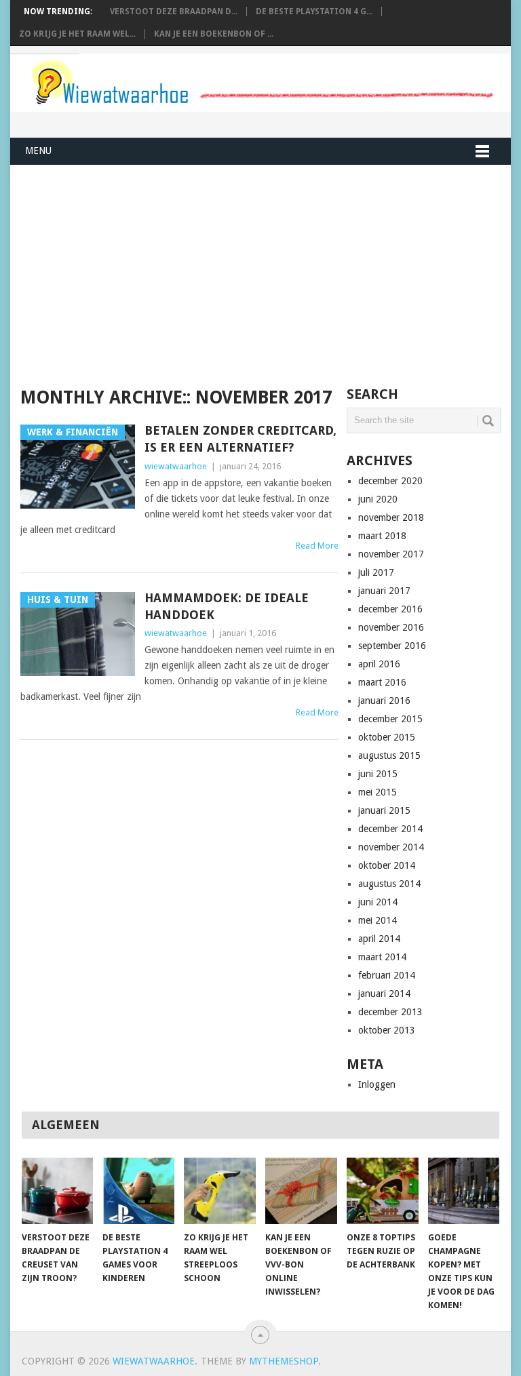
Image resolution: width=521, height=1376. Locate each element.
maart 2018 (382, 535)
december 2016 (390, 609)
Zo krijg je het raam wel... (77, 34)
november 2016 (391, 627)
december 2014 (390, 828)
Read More (317, 545)
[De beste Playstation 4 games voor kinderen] (138, 1191)
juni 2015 (378, 773)
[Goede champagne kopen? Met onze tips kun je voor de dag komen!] (464, 1191)
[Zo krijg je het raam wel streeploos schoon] (220, 1191)
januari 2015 (384, 810)
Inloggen (376, 1084)
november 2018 (391, 517)
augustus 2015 (389, 755)
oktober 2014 (386, 865)
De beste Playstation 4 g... (314, 11)
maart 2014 (382, 956)
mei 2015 (377, 792)
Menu (38, 150)
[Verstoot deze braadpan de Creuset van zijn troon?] (58, 1191)
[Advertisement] (198, 276)
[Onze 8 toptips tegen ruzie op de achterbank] (383, 1191)
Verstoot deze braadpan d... (173, 11)
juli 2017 (376, 572)
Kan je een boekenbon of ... (213, 34)
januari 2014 (384, 993)
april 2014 (379, 938)
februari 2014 (386, 975)
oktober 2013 (386, 1030)
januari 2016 (384, 700)
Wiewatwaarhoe (154, 1361)
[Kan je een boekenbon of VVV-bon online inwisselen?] (301, 1191)
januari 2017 (384, 590)
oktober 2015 (386, 737)
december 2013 (390, 1011)
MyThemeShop (283, 1361)
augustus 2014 (389, 883)
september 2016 (392, 645)
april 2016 (379, 663)
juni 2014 (378, 902)
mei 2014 (377, 920)
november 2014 (391, 847)
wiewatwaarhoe (175, 466)
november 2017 (391, 554)
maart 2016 (382, 682)
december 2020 (390, 480)
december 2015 (390, 718)
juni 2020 (378, 499)
